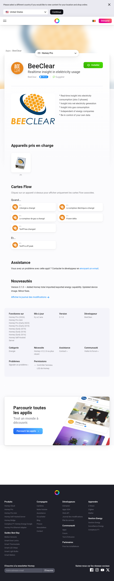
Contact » (63, 351)
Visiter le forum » (91, 351)
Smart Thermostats (12, 544)
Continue (56, 12)
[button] (25, 11)
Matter (90, 513)
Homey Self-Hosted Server (14, 517)
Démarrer (66, 506)
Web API (65, 513)
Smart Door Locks (11, 541)
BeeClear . (88, 317)
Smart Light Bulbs (11, 551)
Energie (12, 351)
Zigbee (91, 509)
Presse (39, 524)
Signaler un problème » (18, 365)
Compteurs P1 (93, 530)
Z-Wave (91, 506)
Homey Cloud (9, 506)
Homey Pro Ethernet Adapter (15, 527)
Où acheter (41, 517)
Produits (8, 501)
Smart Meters (9, 555)
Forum (64, 533)
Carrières (40, 506)
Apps (8, 50)
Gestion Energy (94, 522)
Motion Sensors (10, 537)
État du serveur (68, 520)
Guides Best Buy (11, 533)
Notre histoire (42, 509)
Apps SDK (66, 509)
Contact (40, 531)
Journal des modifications (72, 517)
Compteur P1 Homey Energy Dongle (18, 524)
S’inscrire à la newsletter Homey (19, 566)
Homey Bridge (9, 520)
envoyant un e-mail (89, 268)
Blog (38, 520)
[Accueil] (57, 20)
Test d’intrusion (68, 537)
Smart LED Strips (11, 548)
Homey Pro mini (10, 513)
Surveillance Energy (96, 526)
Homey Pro (8, 509)
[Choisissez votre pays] (93, 20)
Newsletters (41, 527)
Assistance (41, 513)
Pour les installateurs (70, 546)
